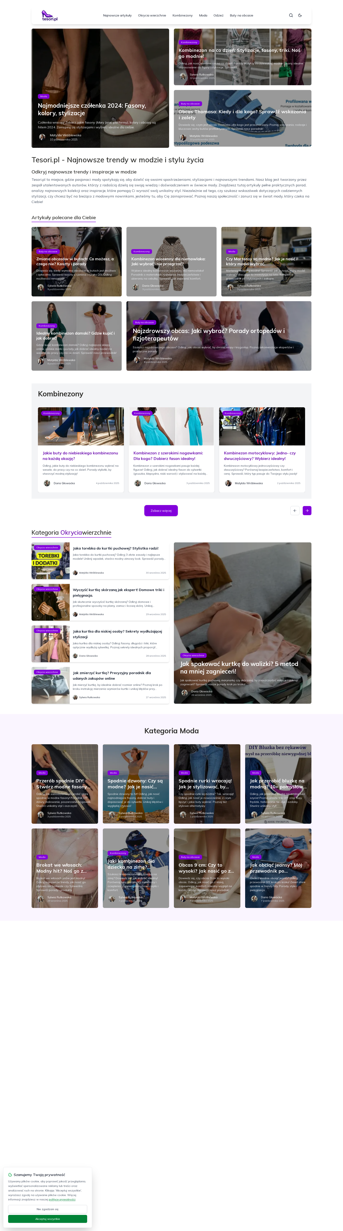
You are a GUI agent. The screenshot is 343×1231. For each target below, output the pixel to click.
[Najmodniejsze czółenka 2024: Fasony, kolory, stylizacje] (100, 88)
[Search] (291, 15)
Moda (203, 15)
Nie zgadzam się (48, 1209)
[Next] (307, 510)
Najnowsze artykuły (117, 15)
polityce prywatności (62, 1199)
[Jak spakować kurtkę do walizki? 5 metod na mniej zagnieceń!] (242, 623)
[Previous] (295, 510)
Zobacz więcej (161, 511)
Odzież (219, 15)
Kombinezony (182, 15)
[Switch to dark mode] (299, 15)
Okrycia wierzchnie (152, 15)
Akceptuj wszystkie (47, 1219)
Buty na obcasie (241, 15)
